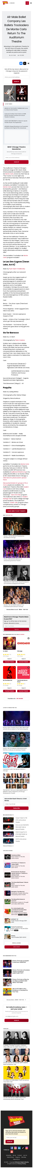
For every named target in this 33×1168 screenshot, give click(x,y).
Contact (19, 1155)
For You (10, 515)
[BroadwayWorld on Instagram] (15, 1147)
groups (20, 483)
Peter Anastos (20, 340)
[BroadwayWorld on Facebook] (11, 1147)
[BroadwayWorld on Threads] (26, 1147)
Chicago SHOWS (8, 850)
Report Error (16, 1159)
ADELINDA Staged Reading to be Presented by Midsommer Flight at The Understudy (16, 127)
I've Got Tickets (9, 662)
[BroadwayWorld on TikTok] (22, 1147)
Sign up (16, 1020)
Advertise (8, 1155)
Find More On (15, 698)
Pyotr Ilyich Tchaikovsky (17, 269)
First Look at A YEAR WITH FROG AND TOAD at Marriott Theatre (22, 827)
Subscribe (16, 808)
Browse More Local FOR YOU (17, 609)
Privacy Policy (22, 1164)
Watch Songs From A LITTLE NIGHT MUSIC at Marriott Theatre (21, 834)
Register (18, 3)
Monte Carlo (9, 174)
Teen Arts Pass (15, 495)
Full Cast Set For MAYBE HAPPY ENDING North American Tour (15, 1063)
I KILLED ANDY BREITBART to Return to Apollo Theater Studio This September (16, 121)
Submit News (10, 1157)
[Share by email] (28, 63)
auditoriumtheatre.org (18, 472)
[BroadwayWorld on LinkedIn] (19, 1147)
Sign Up (16, 81)
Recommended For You (9, 955)
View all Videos (7, 846)
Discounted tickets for (10, 483)
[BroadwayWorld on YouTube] (11, 1151)
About (14, 1155)
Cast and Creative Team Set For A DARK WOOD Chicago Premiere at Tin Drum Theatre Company (15, 115)
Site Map (23, 1157)
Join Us (25, 1155)
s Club (9, 499)
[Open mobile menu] (31, 3)
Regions (17, 1157)
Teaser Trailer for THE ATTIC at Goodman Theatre (21, 820)
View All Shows (16, 943)
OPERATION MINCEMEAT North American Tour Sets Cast (16, 1081)
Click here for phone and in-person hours (16, 478)
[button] (27, 3)
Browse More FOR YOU (15, 1000)
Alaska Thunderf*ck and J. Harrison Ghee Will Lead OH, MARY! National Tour (15, 1046)
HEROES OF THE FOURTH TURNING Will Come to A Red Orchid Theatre (16, 109)
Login (23, 3)
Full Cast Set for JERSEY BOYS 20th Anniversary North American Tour (14, 1098)
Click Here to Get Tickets (16, 511)
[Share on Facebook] (21, 63)
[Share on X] (24, 63)
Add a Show (16, 947)
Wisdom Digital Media (22, 1162)
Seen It (9, 659)
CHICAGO (12, 3)
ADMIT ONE (14, 503)
